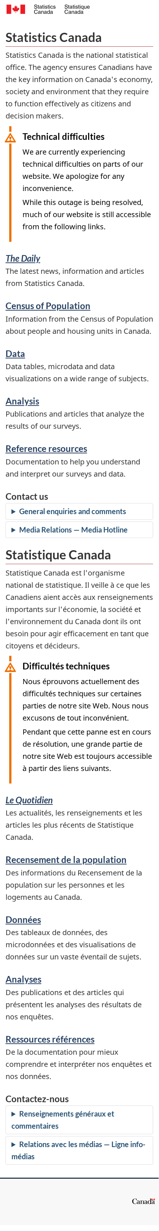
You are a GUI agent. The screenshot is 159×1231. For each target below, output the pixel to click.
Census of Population (48, 305)
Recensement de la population (66, 859)
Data (15, 353)
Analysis (22, 401)
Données (23, 919)
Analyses (23, 979)
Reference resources (46, 448)
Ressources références (50, 1039)
